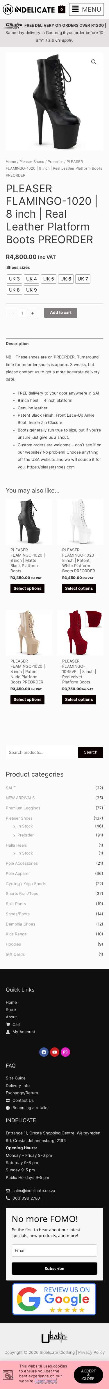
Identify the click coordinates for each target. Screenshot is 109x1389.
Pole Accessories (22, 863)
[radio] (14, 279)
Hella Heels (16, 845)
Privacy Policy (91, 1352)
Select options (28, 588)
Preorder (25, 835)
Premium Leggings (23, 808)
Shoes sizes (18, 267)
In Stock (25, 826)
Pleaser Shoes (19, 818)
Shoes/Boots (18, 914)
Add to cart (61, 312)
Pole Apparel (17, 873)
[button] (86, 9)
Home (11, 161)
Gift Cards (15, 954)
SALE (11, 788)
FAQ (11, 1065)
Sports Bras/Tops (22, 893)
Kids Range (16, 934)
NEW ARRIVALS (20, 797)
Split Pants (16, 903)
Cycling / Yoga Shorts (26, 883)
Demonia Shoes (20, 924)
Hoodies (13, 944)
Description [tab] (17, 343)
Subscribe (54, 1268)
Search (90, 752)
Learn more (45, 1381)
